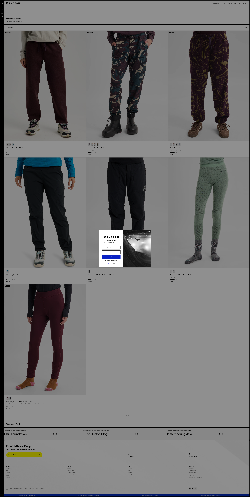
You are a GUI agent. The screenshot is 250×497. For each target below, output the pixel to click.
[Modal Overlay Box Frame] (125, 248)
